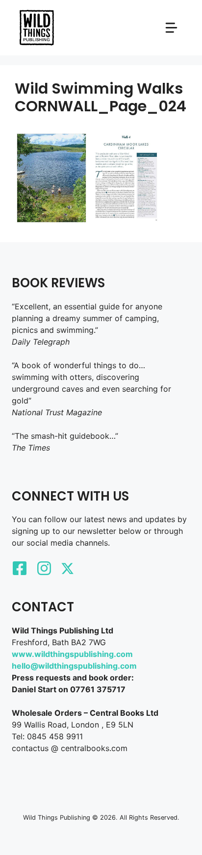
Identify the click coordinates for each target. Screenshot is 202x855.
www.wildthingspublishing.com (72, 654)
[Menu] (171, 28)
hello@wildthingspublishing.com (74, 666)
